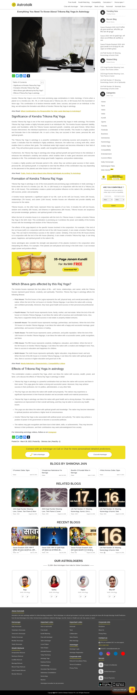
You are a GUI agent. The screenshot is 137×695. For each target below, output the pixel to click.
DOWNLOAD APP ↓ (68, 337)
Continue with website (68, 342)
